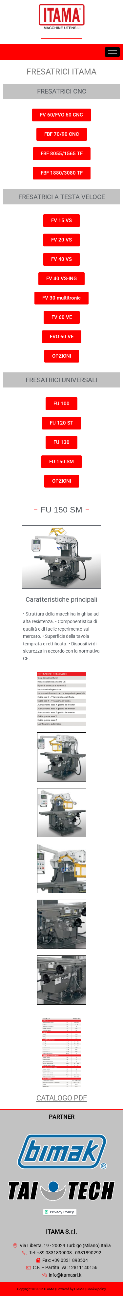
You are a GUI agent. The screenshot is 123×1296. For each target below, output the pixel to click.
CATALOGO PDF (61, 1098)
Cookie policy (96, 1289)
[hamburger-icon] (112, 52)
